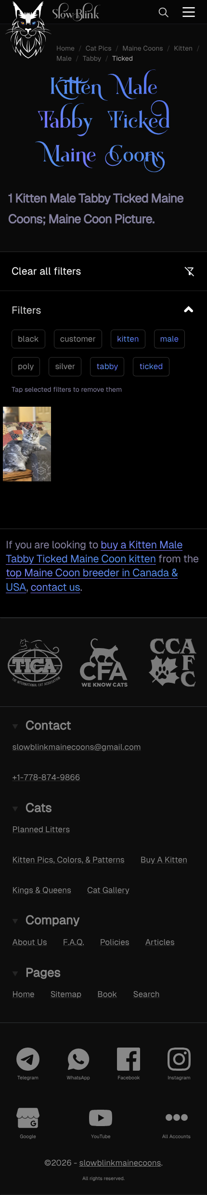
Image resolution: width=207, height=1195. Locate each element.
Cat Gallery (108, 889)
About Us (30, 942)
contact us (55, 587)
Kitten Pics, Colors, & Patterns (69, 859)
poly (26, 366)
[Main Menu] (189, 12)
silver (65, 366)
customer (78, 339)
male (169, 339)
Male (64, 59)
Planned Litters (41, 829)
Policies (114, 942)
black (28, 339)
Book (107, 994)
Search (146, 994)
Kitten (183, 49)
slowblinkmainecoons (120, 1163)
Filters (26, 310)
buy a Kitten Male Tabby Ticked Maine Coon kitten (94, 552)
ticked (151, 366)
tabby (107, 366)
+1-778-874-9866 (46, 777)
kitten (128, 339)
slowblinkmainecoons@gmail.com (77, 747)
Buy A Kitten (164, 859)
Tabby (92, 59)
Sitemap (66, 994)
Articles (160, 942)
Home (24, 994)
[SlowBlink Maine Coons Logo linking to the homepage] (50, 12)
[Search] (163, 12)
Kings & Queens (42, 889)
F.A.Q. (73, 942)
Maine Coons (142, 49)
